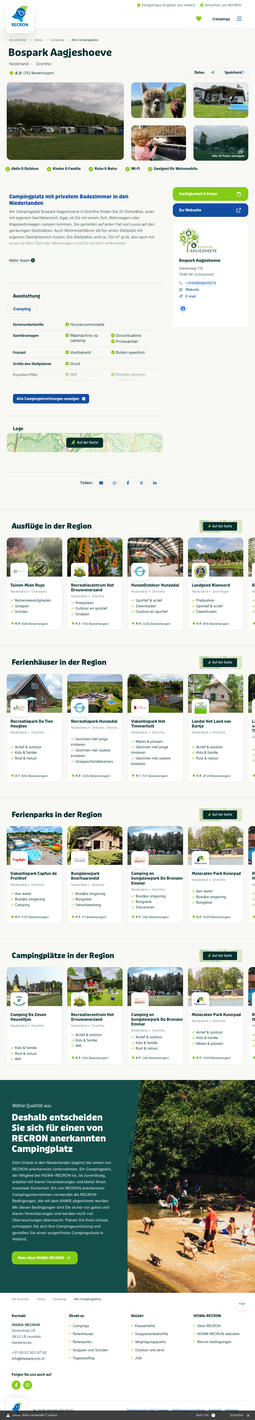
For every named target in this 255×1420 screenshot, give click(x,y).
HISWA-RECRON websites (218, 1334)
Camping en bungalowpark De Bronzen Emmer (157, 878)
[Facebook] (16, 1385)
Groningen (221, 591)
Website (192, 289)
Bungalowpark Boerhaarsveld (85, 876)
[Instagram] (27, 1385)
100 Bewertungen (95, 624)
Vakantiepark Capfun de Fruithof (33, 876)
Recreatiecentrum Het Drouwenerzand (92, 588)
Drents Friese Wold (121, 727)
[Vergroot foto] (158, 100)
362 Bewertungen (155, 917)
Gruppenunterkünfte (151, 1334)
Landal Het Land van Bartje (211, 724)
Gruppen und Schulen (90, 1350)
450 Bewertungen (34, 776)
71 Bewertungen (94, 917)
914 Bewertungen (215, 624)
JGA (138, 1358)
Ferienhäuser (83, 1334)
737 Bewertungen (154, 776)
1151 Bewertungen (35, 917)
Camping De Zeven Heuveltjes (28, 1017)
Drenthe (98, 596)
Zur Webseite (190, 210)
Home (38, 40)
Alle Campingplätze (85, 40)
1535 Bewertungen (216, 917)
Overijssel (39, 591)
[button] (241, 586)
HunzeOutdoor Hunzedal (155, 585)
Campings (221, 19)
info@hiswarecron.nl (28, 1358)
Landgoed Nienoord (211, 585)
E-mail (190, 296)
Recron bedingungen (214, 1342)
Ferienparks (82, 1342)
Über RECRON (209, 1326)
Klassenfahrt (145, 1326)
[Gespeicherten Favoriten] (200, 19)
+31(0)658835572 (201, 283)
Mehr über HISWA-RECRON (41, 1258)
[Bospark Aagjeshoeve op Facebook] (183, 309)
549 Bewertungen (34, 624)
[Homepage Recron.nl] (17, 1409)
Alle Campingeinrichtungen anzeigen (48, 398)
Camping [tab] (22, 308)
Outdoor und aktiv (150, 1350)
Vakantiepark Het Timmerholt (148, 724)
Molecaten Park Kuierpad (216, 873)
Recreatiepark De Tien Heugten (31, 724)
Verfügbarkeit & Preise (198, 194)
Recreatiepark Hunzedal (94, 721)
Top (242, 1303)
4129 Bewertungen (216, 776)
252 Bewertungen (38, 73)
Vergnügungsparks (150, 1342)
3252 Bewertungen (156, 624)
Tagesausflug (84, 1358)
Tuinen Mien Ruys (27, 585)
